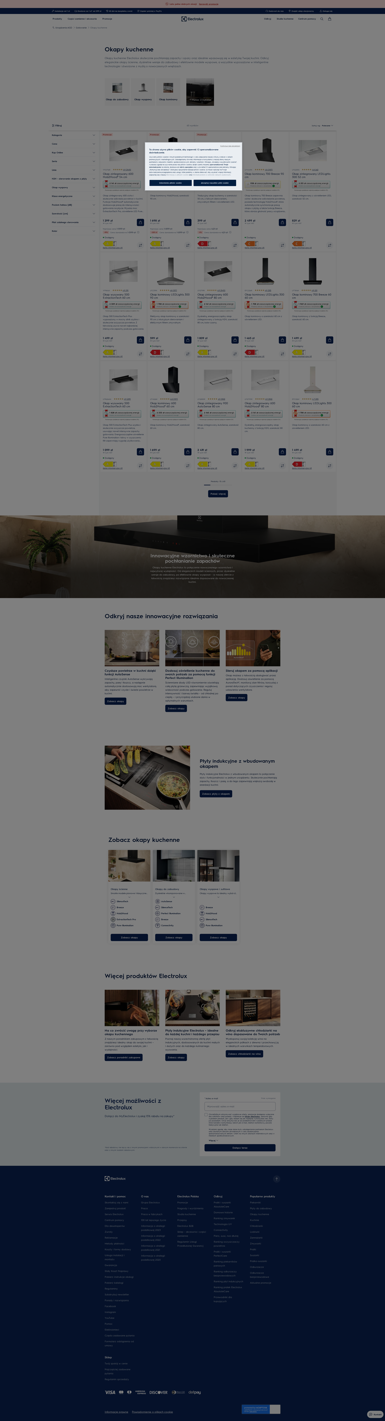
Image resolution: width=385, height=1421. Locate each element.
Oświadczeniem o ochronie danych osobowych (211, 175)
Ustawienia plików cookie (170, 183)
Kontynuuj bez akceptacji (230, 146)
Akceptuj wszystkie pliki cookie (215, 183)
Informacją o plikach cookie (177, 175)
